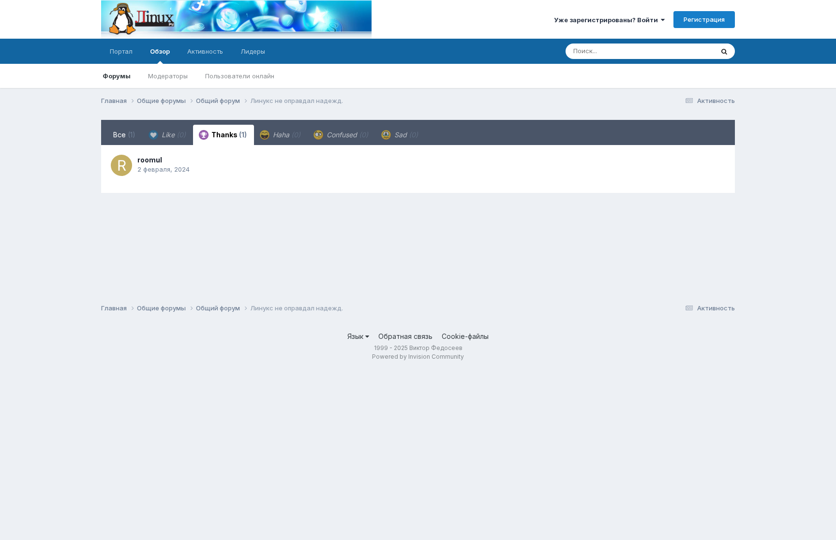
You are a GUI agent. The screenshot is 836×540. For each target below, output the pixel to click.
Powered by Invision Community (418, 356)
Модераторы (168, 76)
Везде (692, 51)
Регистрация (704, 19)
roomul (149, 160)
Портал (121, 51)
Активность (205, 51)
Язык (356, 336)
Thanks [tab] (228, 135)
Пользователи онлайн (239, 76)
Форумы (117, 76)
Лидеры (252, 51)
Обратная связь (405, 336)
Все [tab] (124, 135)
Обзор (160, 51)
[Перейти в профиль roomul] (121, 165)
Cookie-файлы (465, 336)
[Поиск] (724, 51)
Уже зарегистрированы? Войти (607, 20)
